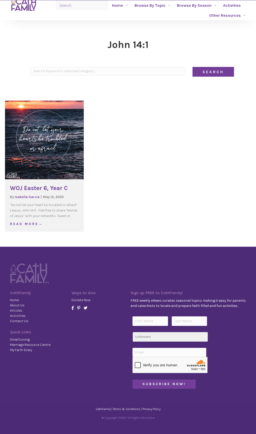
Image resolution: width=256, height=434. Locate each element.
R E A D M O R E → (26, 223)
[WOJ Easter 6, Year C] (44, 140)
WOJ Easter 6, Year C (39, 188)
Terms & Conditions (126, 409)
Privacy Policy (151, 409)
